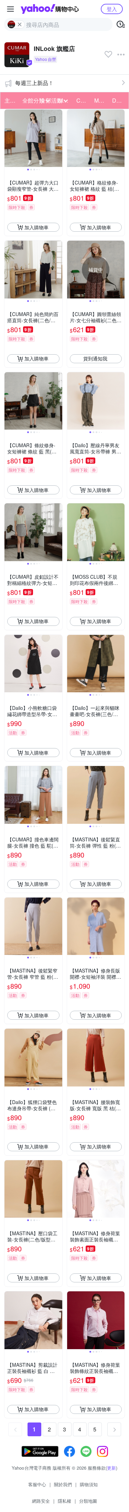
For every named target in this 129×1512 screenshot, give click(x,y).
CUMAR (83, 100)
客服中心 (37, 1484)
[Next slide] (57, 138)
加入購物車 (36, 227)
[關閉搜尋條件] (20, 24)
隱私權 (64, 1501)
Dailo (118, 100)
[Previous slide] (8, 138)
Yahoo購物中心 (50, 9)
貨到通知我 (95, 358)
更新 (111, 1467)
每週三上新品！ (34, 83)
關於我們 (63, 1484)
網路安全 (41, 1501)
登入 (112, 8)
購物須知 (89, 1484)
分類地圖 (88, 1501)
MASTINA (101, 100)
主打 (9, 100)
